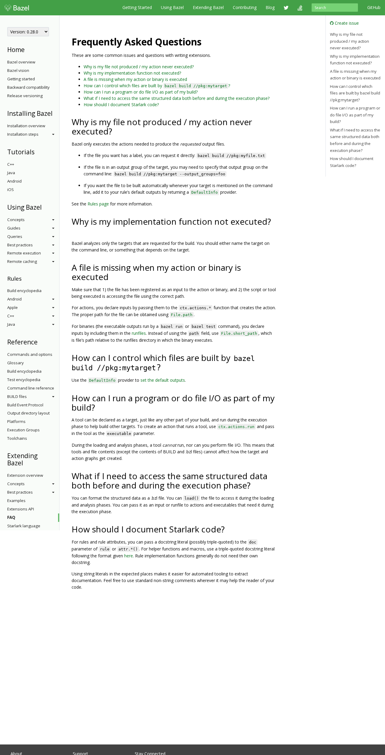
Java (11, 172)
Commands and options (29, 354)
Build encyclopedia (24, 290)
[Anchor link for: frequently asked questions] (206, 41)
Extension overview (25, 475)
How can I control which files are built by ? (157, 85)
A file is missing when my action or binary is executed (135, 79)
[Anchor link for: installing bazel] (56, 113)
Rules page (98, 204)
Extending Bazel (208, 7)
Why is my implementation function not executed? (132, 73)
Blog (270, 7)
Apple (12, 307)
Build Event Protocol (25, 405)
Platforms (16, 421)
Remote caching (22, 261)
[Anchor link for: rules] (24, 278)
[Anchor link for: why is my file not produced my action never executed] (116, 131)
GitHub (373, 7)
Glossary (15, 362)
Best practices (20, 245)
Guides (13, 228)
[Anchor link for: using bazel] (45, 207)
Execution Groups (23, 430)
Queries (14, 236)
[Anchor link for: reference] (41, 341)
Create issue (346, 23)
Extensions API (20, 509)
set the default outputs (162, 380)
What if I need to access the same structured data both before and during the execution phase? (177, 98)
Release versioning (25, 95)
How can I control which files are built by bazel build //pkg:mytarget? (355, 93)
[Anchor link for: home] (28, 49)
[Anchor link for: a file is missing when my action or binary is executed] (113, 276)
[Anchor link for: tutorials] (38, 151)
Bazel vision (18, 70)
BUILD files (17, 396)
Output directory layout (28, 413)
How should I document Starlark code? (121, 104)
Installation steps (22, 134)
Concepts (16, 219)
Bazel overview (21, 62)
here (128, 556)
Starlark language (23, 525)
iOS (10, 189)
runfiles (139, 333)
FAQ (11, 517)
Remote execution (24, 253)
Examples (16, 500)
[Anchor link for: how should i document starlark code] (229, 529)
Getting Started (137, 7)
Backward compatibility (28, 87)
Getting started (21, 79)
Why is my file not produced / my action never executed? (139, 66)
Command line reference (30, 388)
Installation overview (26, 125)
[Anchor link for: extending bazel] (26, 462)
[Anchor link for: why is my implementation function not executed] (76, 230)
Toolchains (17, 438)
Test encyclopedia (23, 379)
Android (14, 181)
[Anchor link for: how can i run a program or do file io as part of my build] (99, 407)
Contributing (245, 7)
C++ (10, 164)
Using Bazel (172, 7)
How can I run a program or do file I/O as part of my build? (141, 92)
